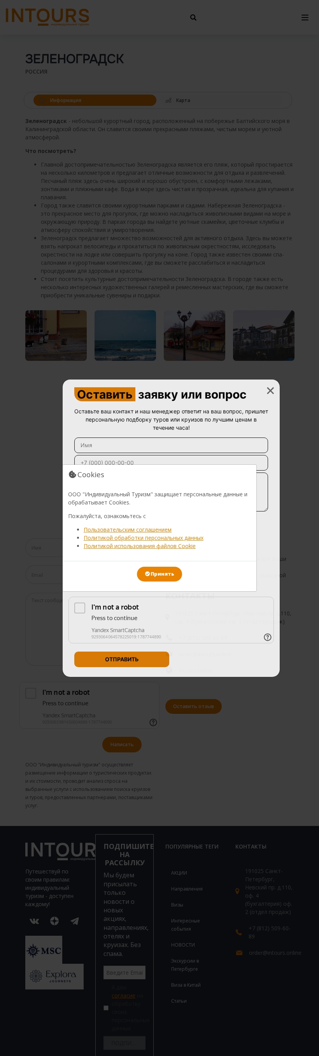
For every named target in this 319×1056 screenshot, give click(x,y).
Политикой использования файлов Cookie (140, 546)
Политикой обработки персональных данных (143, 537)
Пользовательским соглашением (128, 529)
